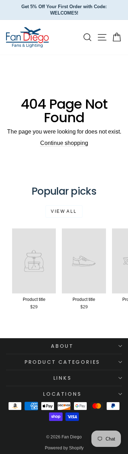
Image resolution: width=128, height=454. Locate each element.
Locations (62, 394)
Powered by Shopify (64, 447)
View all (64, 211)
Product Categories (62, 362)
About (62, 346)
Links (62, 378)
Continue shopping (64, 143)
